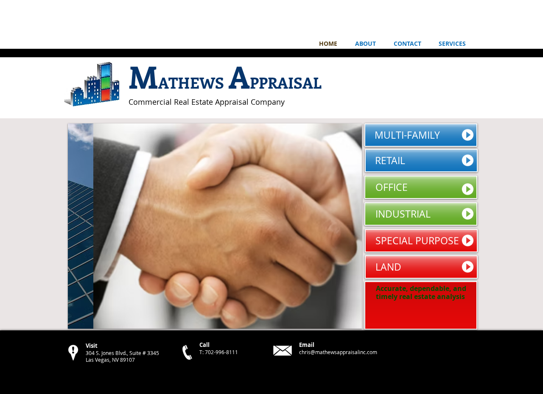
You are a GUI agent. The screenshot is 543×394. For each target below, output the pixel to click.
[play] (344, 321)
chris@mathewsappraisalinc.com (338, 352)
